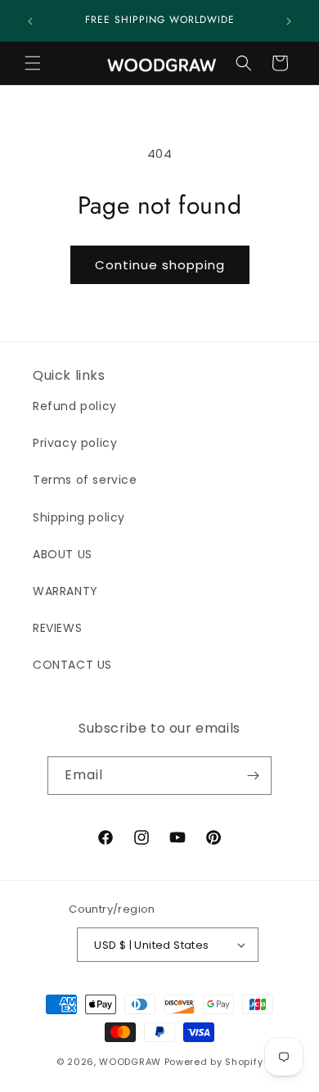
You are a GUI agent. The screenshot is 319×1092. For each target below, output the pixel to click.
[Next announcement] (289, 21)
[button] (33, 63)
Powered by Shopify (213, 1061)
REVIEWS (57, 628)
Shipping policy (79, 517)
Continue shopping (160, 264)
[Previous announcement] (30, 21)
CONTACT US (72, 665)
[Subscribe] (253, 775)
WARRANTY (65, 591)
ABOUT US (62, 554)
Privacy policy (75, 443)
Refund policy (75, 406)
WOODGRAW (130, 1061)
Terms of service (85, 480)
